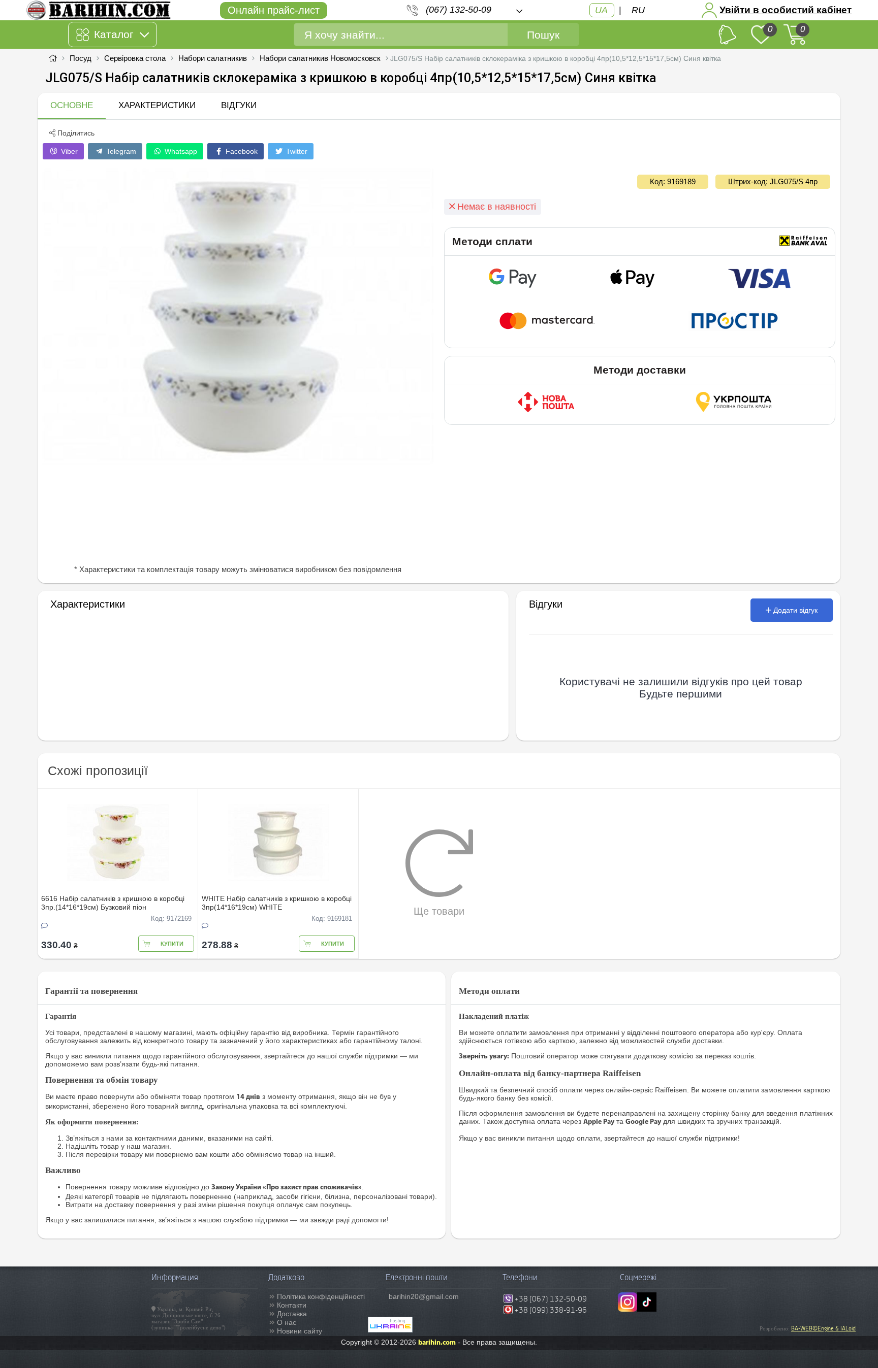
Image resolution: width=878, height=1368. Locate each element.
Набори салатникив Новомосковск (320, 58)
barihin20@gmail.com (424, 1296)
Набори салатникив (212, 58)
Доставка (292, 1314)
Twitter (295, 151)
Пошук (543, 35)
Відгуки (239, 105)
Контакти (291, 1305)
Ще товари (439, 911)
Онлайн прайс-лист (274, 10)
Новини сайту (299, 1331)
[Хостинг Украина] (390, 1330)
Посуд (80, 58)
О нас (286, 1322)
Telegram (120, 151)
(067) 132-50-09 (458, 10)
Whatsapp (180, 151)
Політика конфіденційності (321, 1296)
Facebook (241, 151)
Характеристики (157, 105)
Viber (68, 151)
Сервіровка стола (135, 58)
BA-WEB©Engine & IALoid (823, 1328)
